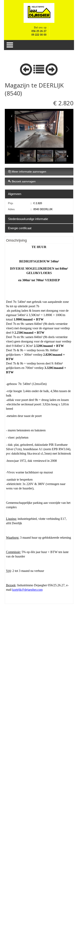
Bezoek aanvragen (23, 181)
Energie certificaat (19, 228)
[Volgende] (52, 69)
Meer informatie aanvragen (28, 171)
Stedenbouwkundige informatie (28, 219)
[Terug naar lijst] (39, 69)
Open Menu (10, 45)
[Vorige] (26, 69)
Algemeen (14, 194)
